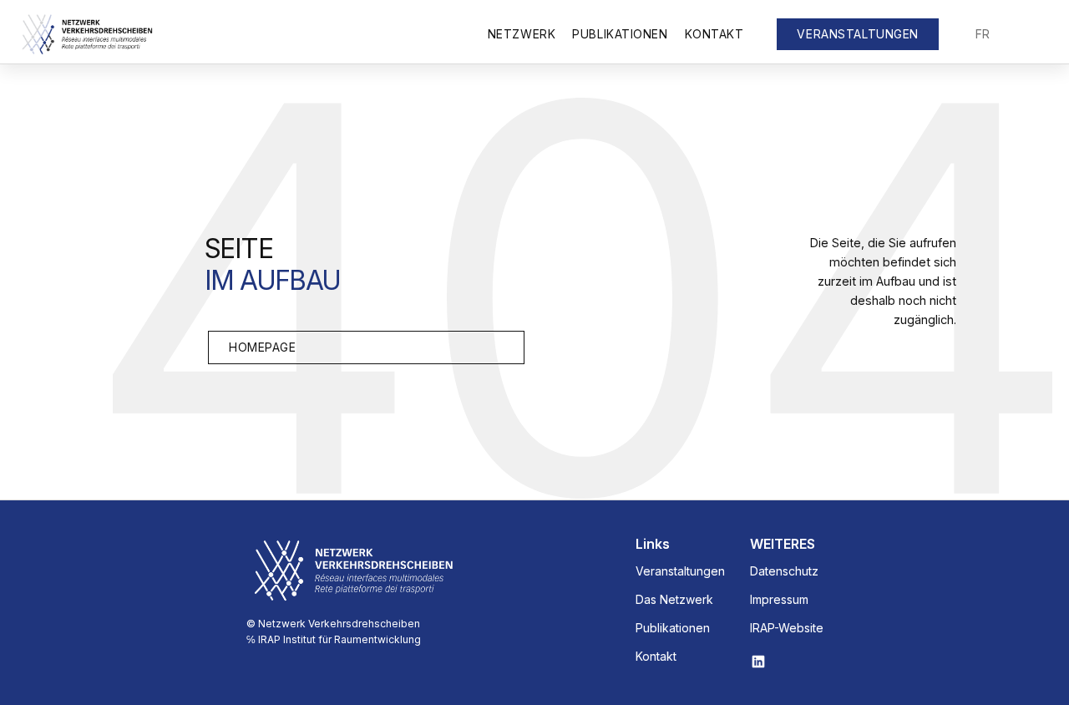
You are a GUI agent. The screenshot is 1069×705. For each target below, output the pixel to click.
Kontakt (714, 34)
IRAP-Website (786, 628)
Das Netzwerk (674, 599)
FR (982, 34)
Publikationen (619, 34)
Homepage (262, 347)
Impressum (779, 599)
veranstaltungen (857, 34)
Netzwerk (521, 34)
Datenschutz (784, 571)
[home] (87, 34)
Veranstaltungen (680, 571)
